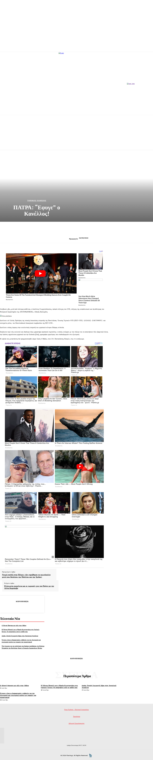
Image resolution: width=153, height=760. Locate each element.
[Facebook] (7, 607)
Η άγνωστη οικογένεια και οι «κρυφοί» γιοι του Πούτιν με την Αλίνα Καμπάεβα (29, 587)
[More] (37, 607)
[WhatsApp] (29, 607)
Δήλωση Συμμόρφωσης (76, 723)
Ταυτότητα (76, 716)
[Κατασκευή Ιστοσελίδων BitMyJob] (90, 755)
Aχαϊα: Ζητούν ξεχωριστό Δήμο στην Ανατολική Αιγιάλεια (20, 636)
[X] (14, 607)
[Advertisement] (76, 135)
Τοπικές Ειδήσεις (36, 200)
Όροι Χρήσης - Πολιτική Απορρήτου (76, 710)
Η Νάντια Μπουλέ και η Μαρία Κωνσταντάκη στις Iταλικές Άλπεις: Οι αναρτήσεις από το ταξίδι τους (20, 631)
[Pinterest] (22, 607)
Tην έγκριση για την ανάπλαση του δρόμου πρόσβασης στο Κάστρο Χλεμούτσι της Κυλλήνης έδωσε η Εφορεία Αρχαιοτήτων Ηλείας (23, 647)
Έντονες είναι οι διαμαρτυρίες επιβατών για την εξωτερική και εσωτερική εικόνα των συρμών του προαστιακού (21, 641)
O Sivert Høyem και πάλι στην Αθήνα (14, 625)
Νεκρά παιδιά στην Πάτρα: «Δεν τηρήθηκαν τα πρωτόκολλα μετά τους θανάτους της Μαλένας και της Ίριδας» (26, 576)
